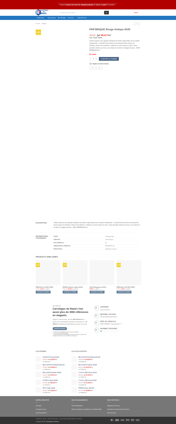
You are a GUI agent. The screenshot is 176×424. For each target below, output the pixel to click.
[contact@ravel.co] (132, 4)
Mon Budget (62, 18)
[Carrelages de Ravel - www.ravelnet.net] (46, 12)
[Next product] (134, 23)
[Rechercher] (106, 12)
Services (71, 18)
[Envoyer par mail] (97, 68)
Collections (40, 18)
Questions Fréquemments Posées (118, 409)
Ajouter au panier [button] (43, 292)
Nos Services (111, 413)
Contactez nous (52, 418)
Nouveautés (52, 18)
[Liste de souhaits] (130, 13)
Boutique (44, 23)
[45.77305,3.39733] (128, 4)
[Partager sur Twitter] (94, 68)
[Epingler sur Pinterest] (100, 68)
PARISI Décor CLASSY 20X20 (44, 287)
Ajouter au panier (109, 59)
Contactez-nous (41, 409)
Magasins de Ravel (113, 405)
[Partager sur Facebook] (91, 68)
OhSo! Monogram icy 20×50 (98, 287)
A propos (39, 405)
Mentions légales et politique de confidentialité (87, 409)
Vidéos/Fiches (82, 18)
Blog (44, 418)
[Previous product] (138, 23)
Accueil (38, 23)
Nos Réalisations (41, 413)
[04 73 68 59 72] (139, 4)
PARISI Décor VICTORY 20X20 (126, 287)
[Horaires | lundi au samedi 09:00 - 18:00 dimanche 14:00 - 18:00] (136, 4)
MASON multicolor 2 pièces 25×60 (73, 287)
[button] (126, 13)
